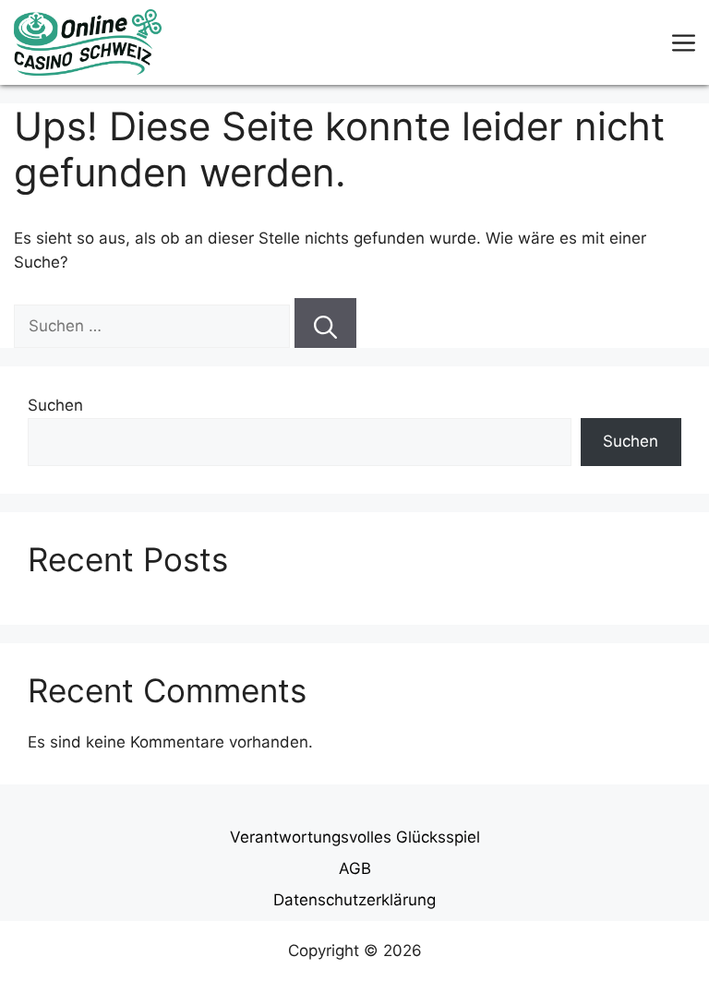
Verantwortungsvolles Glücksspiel (355, 837)
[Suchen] (325, 323)
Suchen (55, 405)
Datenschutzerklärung (354, 900)
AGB (355, 868)
